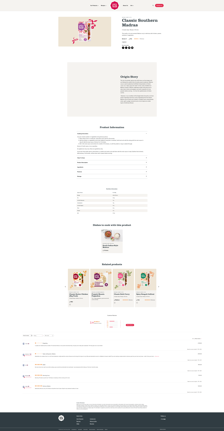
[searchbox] (26, 335)
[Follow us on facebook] (163, 419)
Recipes (103, 5)
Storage (79, 176)
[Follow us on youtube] (164, 419)
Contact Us (92, 419)
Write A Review (130, 325)
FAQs (78, 424)
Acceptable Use (74, 429)
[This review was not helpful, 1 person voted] (200, 360)
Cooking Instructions (82, 134)
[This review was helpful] (198, 360)
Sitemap (106, 429)
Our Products (93, 5)
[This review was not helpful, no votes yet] (200, 349)
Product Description (82, 162)
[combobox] (38, 336)
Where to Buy (93, 421)
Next (158, 286)
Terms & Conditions (92, 429)
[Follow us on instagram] (161, 419)
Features (79, 172)
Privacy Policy (85, 429)
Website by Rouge (163, 429)
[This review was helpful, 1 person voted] (198, 370)
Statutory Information (100, 429)
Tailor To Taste (81, 158)
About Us (125, 5)
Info (131, 5)
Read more (157, 356)
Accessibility (80, 429)
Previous (65, 286)
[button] (123, 48)
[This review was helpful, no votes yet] (198, 349)
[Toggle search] (153, 5)
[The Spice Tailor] (115, 5)
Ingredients (80, 167)
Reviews (92, 424)
